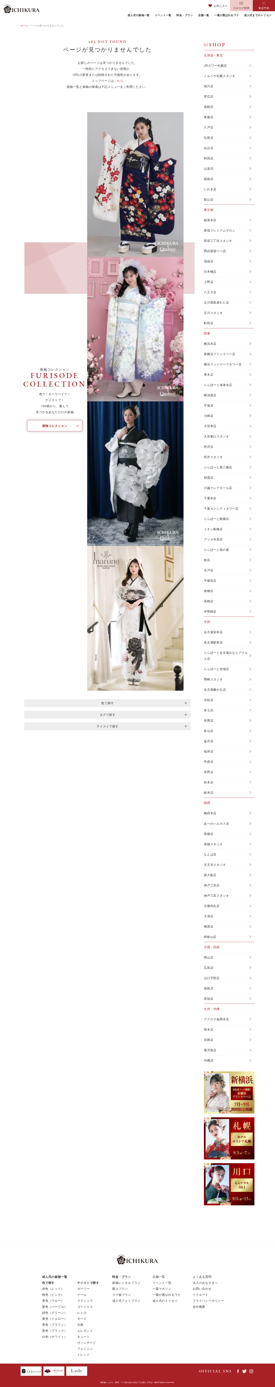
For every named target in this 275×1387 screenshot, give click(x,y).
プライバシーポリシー (208, 1300)
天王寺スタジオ (215, 864)
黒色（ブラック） (54, 1330)
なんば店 (210, 854)
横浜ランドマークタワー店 (223, 364)
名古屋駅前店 (213, 642)
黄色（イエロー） (54, 1318)
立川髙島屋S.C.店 (216, 302)
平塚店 (208, 405)
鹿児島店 (210, 1050)
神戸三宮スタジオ (216, 895)
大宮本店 (210, 426)
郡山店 (208, 199)
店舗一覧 (203, 15)
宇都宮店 (210, 580)
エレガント (85, 1330)
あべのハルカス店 (216, 823)
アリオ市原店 (213, 539)
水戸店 (208, 570)
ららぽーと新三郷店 (218, 467)
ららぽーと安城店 (216, 669)
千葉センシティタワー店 (221, 508)
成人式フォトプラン (126, 1300)
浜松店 (208, 700)
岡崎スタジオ (213, 679)
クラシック (85, 1300)
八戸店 (208, 127)
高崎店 (208, 601)
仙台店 (208, 148)
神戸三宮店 (212, 885)
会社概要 (199, 1306)
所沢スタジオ (213, 457)
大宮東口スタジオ (216, 436)
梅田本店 (210, 813)
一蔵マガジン (161, 1288)
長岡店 (208, 720)
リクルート (200, 1294)
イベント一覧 (163, 15)
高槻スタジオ (213, 844)
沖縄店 (208, 1060)
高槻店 (208, 834)
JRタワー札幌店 (215, 65)
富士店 (208, 710)
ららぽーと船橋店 (216, 519)
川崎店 (208, 416)
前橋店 (208, 591)
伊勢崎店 (210, 611)
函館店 (208, 107)
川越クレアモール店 (218, 488)
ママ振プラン (121, 1294)
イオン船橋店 (213, 529)
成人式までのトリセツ (258, 15)
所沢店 (208, 446)
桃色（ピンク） (53, 1294)
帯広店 (208, 96)
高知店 (208, 998)
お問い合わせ (202, 1288)
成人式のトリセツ (165, 1300)
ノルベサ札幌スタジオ (219, 76)
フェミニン (85, 1348)
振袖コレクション (54, 425)
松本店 (208, 782)
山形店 (208, 168)
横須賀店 (210, 395)
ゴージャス (85, 1306)
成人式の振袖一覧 (139, 15)
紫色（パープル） (54, 1306)
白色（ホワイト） (54, 1336)
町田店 (208, 323)
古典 (80, 1324)
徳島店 (208, 988)
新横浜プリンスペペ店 (219, 354)
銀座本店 (210, 220)
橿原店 (208, 926)
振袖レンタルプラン (126, 1282)
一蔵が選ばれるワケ (226, 15)
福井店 (208, 751)
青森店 (208, 117)
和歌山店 (210, 937)
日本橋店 (210, 271)
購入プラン (120, 1288)
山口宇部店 (212, 978)
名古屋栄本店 (213, 632)
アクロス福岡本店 (216, 1019)
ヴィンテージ (86, 1342)
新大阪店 (210, 875)
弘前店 (208, 137)
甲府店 (208, 761)
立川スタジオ (213, 313)
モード (82, 1318)
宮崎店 (208, 1040)
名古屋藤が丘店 (215, 689)
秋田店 (208, 158)
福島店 (208, 179)
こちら (118, 80)
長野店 (208, 772)
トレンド (83, 1354)
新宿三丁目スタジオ (218, 240)
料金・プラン (184, 15)
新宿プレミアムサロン (219, 230)
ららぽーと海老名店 (218, 385)
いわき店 (210, 189)
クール (82, 1294)
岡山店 (208, 957)
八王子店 (210, 292)
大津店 (208, 916)
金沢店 (208, 741)
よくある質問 (202, 1276)
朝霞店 (208, 477)
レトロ (82, 1312)
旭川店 (208, 86)
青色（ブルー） (53, 1300)
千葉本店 (210, 498)
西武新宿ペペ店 (215, 251)
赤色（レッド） (53, 1288)
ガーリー (83, 1288)
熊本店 (208, 1029)
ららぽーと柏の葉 (216, 549)
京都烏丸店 (212, 906)
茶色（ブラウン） (54, 1324)
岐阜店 (208, 792)
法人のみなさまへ (205, 1282)
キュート (83, 1336)
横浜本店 (210, 343)
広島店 (208, 967)
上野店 (208, 282)
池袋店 (208, 261)
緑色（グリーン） (54, 1312)
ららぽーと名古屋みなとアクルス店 (226, 655)
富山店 (208, 731)
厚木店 (208, 374)
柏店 (207, 560)
